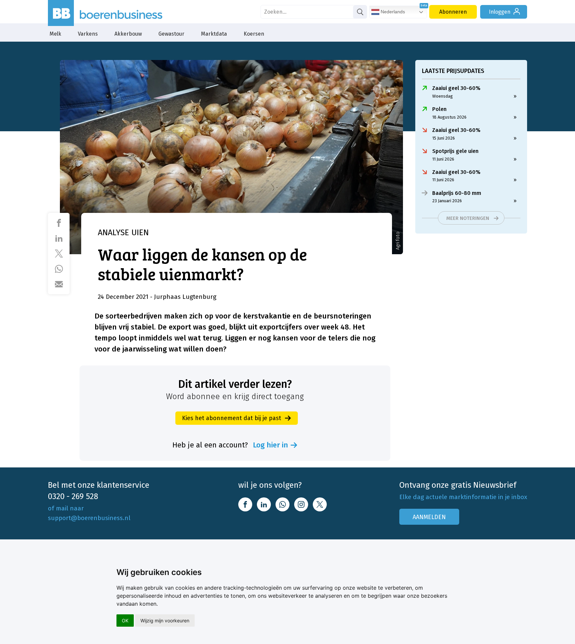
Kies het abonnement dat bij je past (231, 418)
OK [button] (125, 620)
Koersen (254, 34)
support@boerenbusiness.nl (89, 518)
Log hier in (270, 445)
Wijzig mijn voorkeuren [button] (164, 620)
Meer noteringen (467, 218)
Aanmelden (429, 517)
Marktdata (214, 34)
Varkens (88, 34)
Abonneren (453, 12)
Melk (55, 34)
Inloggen (499, 12)
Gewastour (171, 34)
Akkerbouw (128, 34)
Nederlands (392, 11)
